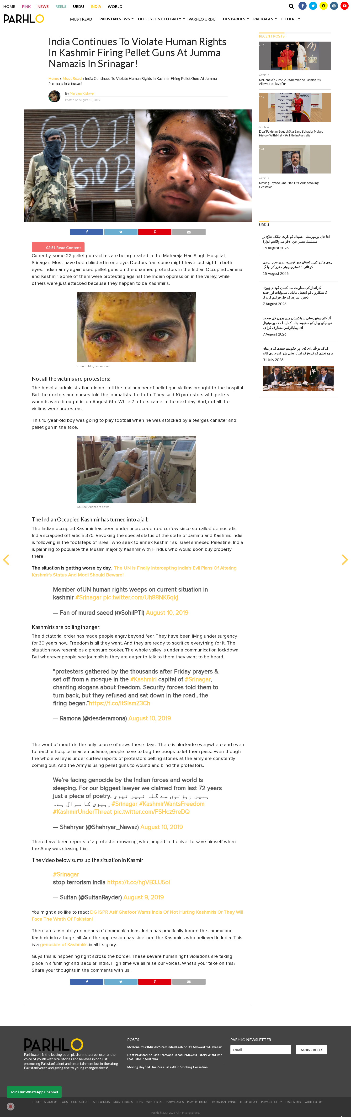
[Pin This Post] (155, 231)
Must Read (81, 19)
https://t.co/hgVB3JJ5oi (138, 882)
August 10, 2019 (167, 613)
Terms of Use (249, 1101)
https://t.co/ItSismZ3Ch (119, 703)
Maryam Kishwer (82, 93)
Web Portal (154, 1101)
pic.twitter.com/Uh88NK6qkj (140, 598)
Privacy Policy (271, 1101)
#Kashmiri (143, 680)
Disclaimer (293, 1101)
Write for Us (313, 1101)
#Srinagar (88, 598)
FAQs (64, 1101)
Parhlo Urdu (202, 19)
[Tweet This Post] (121, 231)
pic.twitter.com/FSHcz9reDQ (152, 812)
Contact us (79, 1101)
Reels (60, 6)
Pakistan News (115, 18)
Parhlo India (101, 1101)
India (96, 6)
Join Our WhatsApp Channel (34, 1092)
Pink (26, 6)
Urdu (78, 6)
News (43, 6)
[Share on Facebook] (86, 231)
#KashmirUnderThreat (82, 812)
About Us (50, 1101)
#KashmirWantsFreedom (172, 804)
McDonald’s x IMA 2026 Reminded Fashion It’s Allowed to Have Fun (174, 1047)
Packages (263, 18)
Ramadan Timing (224, 1101)
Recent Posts (271, 36)
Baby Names (175, 1101)
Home (9, 6)
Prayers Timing (197, 1101)
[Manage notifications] (10, 1106)
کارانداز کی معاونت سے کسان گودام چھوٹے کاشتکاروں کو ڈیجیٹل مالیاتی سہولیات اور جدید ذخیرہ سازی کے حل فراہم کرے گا (295, 292)
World (115, 6)
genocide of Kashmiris (64, 944)
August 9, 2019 (143, 897)
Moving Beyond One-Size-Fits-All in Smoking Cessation (167, 1067)
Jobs (139, 1101)
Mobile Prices (123, 1101)
